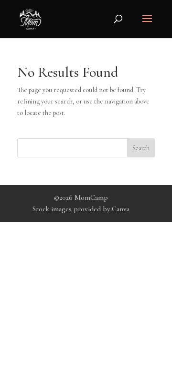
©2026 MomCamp (81, 197)
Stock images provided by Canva (80, 209)
